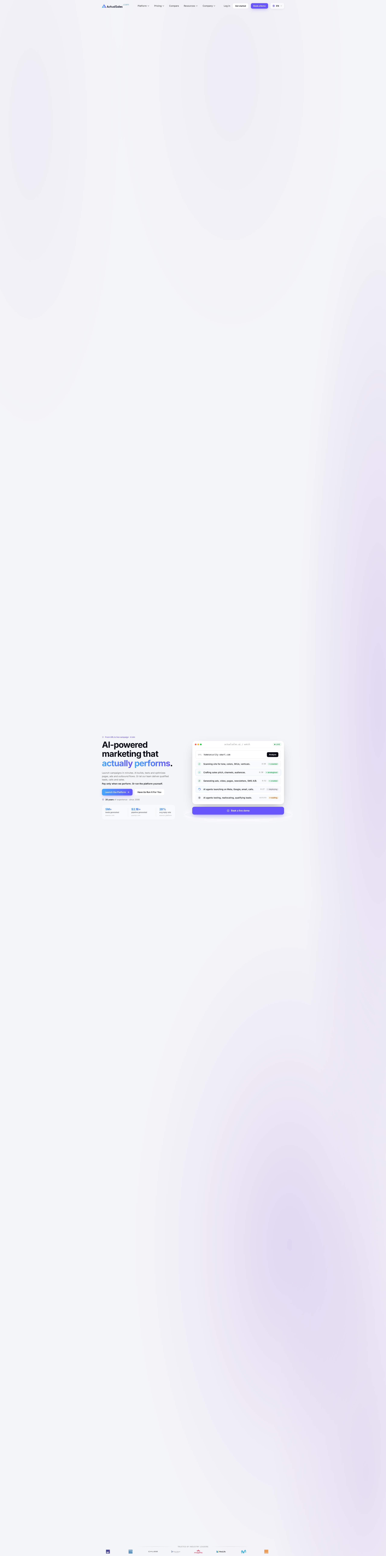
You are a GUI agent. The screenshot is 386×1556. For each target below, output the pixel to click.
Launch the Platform (117, 792)
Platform (142, 6)
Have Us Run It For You (149, 792)
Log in (227, 6)
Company (208, 6)
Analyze (272, 753)
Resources (189, 6)
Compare (174, 6)
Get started (240, 6)
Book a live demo (240, 810)
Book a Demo (259, 6)
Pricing (158, 6)
